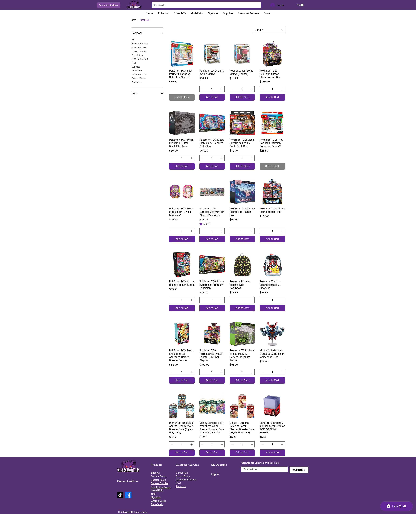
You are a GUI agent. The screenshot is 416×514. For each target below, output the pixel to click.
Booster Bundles (140, 43)
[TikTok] (120, 495)
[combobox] (269, 30)
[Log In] (271, 5)
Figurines (136, 82)
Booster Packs (139, 51)
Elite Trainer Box (140, 59)
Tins (134, 63)
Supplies (136, 66)
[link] (204, 223)
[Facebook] (128, 495)
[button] (300, 5)
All (133, 39)
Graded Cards (139, 78)
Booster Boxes (139, 47)
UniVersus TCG (139, 74)
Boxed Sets (137, 55)
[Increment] (222, 89)
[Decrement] (202, 89)
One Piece (137, 70)
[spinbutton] (212, 89)
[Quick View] (182, 54)
